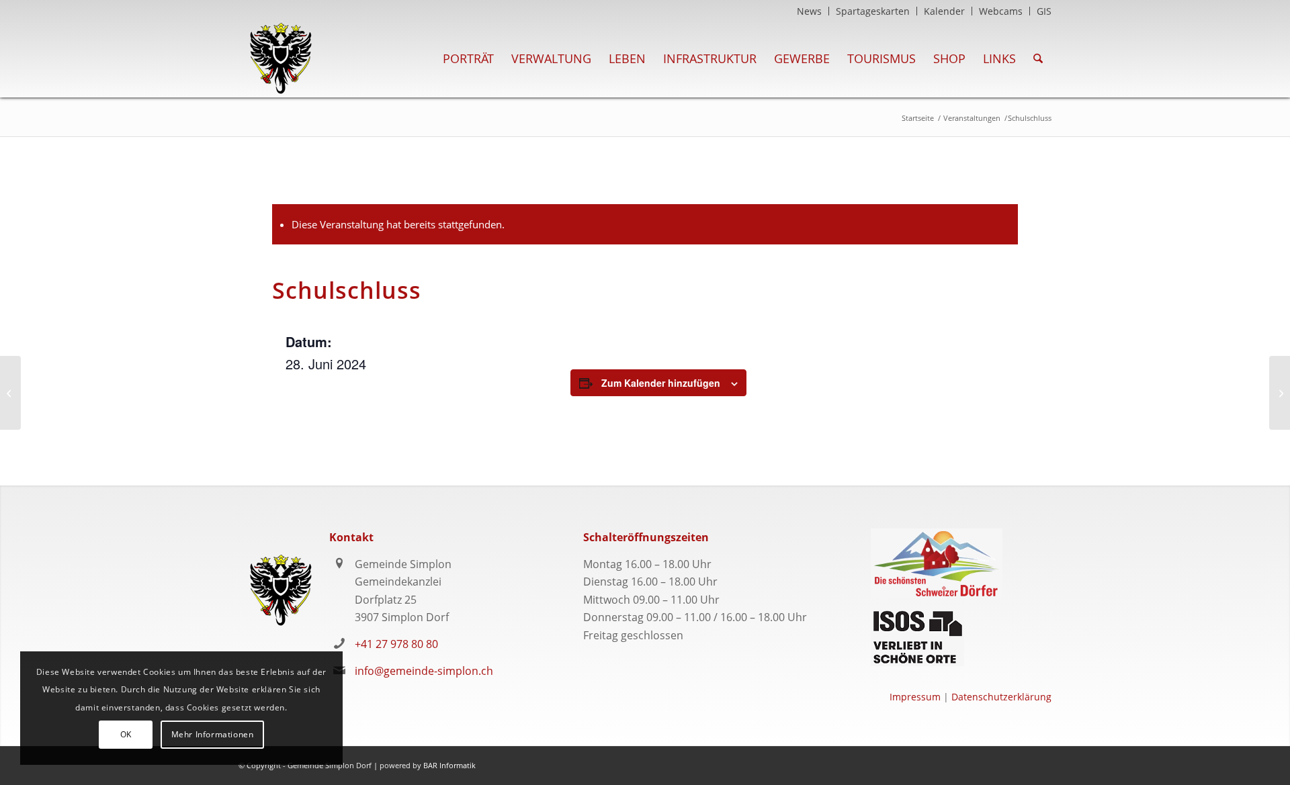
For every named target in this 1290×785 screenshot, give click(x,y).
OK (126, 734)
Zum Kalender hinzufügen (660, 382)
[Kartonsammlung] (10, 393)
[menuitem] (809, 11)
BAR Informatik (449, 765)
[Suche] (1038, 58)
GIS (1044, 11)
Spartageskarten (873, 11)
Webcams (1001, 11)
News (809, 11)
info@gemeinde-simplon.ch (424, 670)
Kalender (944, 11)
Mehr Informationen (212, 734)
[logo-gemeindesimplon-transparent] (280, 58)
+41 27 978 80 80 (396, 644)
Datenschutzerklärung (1001, 696)
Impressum (915, 696)
